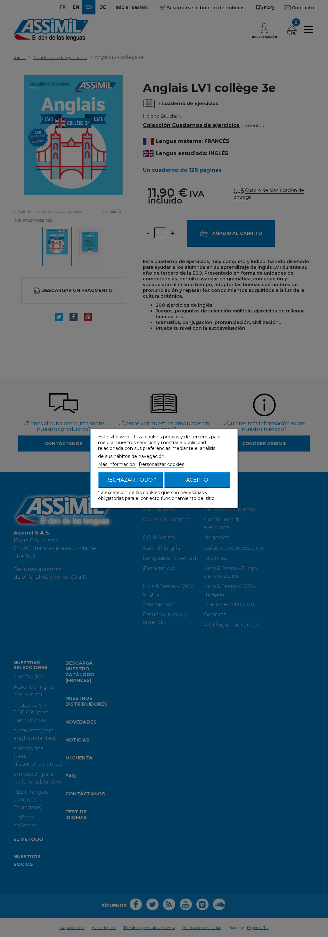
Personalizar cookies (161, 464)
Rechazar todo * (130, 480)
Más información (117, 464)
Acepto (197, 480)
